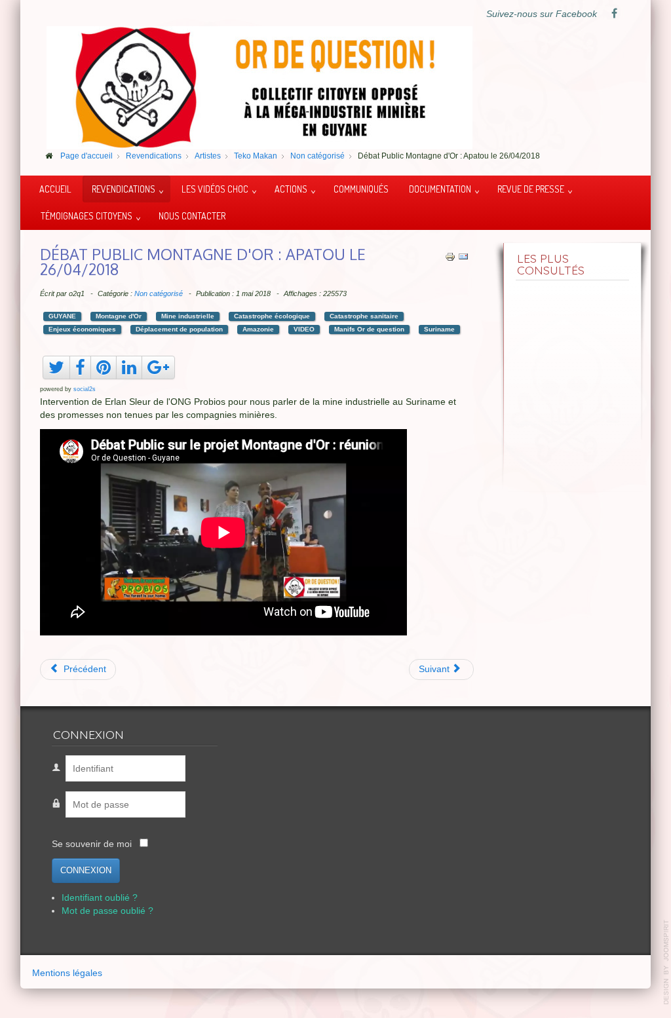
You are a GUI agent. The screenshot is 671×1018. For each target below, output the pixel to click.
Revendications (123, 189)
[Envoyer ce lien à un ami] (463, 256)
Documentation (440, 189)
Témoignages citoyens (86, 215)
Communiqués (361, 189)
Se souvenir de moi (92, 844)
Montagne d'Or (119, 316)
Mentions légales (67, 973)
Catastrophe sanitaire (364, 316)
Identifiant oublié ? (100, 898)
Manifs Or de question (369, 329)
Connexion (85, 870)
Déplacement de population (179, 329)
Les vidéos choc (215, 189)
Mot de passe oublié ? (107, 911)
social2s (84, 389)
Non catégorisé (158, 293)
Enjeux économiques (82, 329)
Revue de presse (530, 189)
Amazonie (258, 329)
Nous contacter (192, 215)
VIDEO (304, 329)
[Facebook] (614, 14)
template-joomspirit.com (666, 962)
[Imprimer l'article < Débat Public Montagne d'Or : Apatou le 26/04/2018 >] (450, 256)
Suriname (439, 329)
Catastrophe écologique (272, 316)
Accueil (55, 189)
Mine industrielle (187, 316)
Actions (291, 189)
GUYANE (62, 316)
